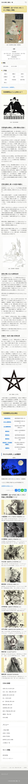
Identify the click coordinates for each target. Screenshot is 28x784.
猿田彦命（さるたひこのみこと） (10, 584)
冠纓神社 (7, 448)
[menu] (25, 2)
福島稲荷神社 (7, 418)
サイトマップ (4, 774)
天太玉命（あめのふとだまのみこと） (11, 561)
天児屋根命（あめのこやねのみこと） (11, 539)
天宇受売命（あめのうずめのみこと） (11, 606)
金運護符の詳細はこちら (7, 486)
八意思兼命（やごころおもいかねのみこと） (13, 516)
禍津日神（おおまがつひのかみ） (10, 674)
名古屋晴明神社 (7, 426)
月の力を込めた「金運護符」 (8, 87)
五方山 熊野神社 (7, 422)
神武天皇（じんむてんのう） (9, 651)
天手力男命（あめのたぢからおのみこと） (12, 629)
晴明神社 (7, 431)
